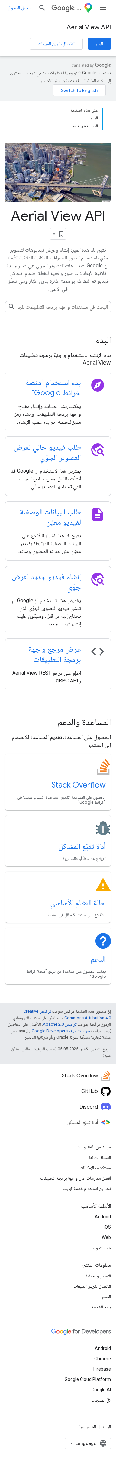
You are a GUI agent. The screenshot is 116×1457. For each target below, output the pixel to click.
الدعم (98, 959)
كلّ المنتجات (101, 1400)
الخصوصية (87, 1426)
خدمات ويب (100, 1247)
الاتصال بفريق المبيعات (56, 44)
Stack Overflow (79, 785)
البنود (106, 1426)
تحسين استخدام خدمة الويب (87, 1188)
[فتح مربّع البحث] (42, 8)
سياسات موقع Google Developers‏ (61, 1030)
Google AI (101, 1389)
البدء (99, 44)
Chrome (102, 1358)
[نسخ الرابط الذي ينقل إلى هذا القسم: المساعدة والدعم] (49, 723)
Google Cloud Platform (88, 1379)
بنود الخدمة (101, 1306)
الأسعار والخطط (98, 1275)
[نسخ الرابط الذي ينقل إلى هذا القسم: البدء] (86, 341)
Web (106, 1237)
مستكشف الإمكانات (95, 1167)
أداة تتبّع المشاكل (82, 846)
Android (103, 1216)
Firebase (102, 1369)
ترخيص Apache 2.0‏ (59, 1024)
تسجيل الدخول (20, 7)
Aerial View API (89, 27)
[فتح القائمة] (103, 8)
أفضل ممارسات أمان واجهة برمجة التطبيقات (75, 1178)
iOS (107, 1227)
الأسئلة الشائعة (99, 1157)
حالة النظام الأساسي (78, 903)
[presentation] (58, 340)
